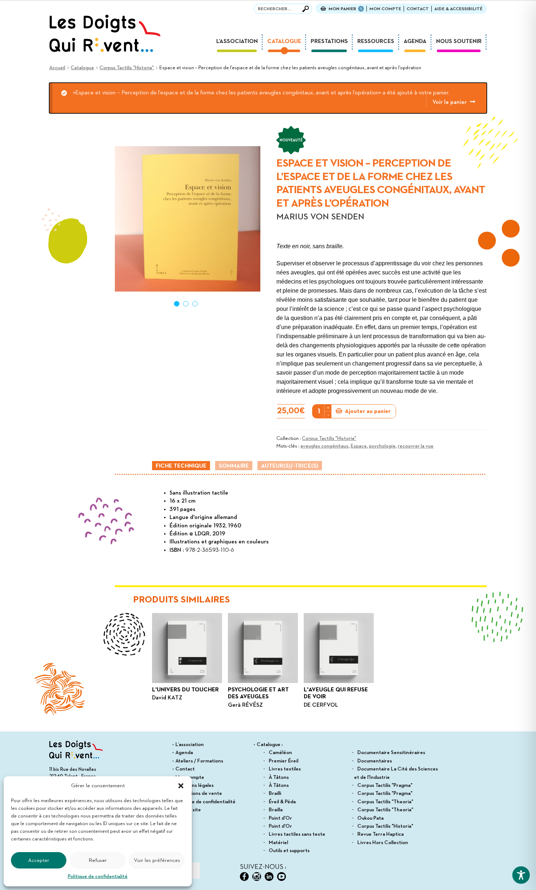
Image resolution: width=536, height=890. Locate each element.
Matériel (278, 842)
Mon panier (345, 9)
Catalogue (284, 41)
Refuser (98, 860)
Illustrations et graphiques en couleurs (219, 542)
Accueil (57, 67)
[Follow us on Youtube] (281, 876)
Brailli (275, 793)
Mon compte (385, 9)
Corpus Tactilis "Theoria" (385, 801)
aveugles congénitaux (324, 446)
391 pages (182, 509)
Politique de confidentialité (98, 876)
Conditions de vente (198, 793)
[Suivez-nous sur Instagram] (256, 876)
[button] (181, 785)
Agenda (415, 41)
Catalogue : (270, 744)
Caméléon (280, 752)
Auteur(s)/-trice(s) (289, 466)
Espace (359, 446)
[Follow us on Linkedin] (269, 876)
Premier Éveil (283, 761)
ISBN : (177, 550)
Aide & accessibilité (458, 9)
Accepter (38, 860)
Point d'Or (280, 818)
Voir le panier (449, 102)
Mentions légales (194, 785)
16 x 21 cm (182, 501)
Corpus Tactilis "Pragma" (384, 785)
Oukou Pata (370, 818)
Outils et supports (289, 850)
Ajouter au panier (368, 411)
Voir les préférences (157, 860)
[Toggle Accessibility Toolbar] (521, 875)
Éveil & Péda (282, 801)
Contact (418, 9)
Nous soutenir (459, 41)
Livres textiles (285, 769)
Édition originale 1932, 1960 (205, 526)
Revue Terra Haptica (380, 834)
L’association (237, 41)
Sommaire (234, 466)
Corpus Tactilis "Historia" (127, 67)
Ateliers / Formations (199, 761)
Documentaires (374, 761)
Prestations (329, 41)
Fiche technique (181, 466)
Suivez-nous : (263, 867)
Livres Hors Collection (382, 842)
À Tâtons (279, 777)
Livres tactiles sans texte (297, 834)
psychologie (382, 446)
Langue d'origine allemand (203, 517)
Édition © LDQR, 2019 (197, 534)
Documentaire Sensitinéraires (391, 752)
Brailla (276, 809)
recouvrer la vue (416, 446)
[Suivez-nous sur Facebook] (244, 876)
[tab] (181, 465)
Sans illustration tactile (199, 493)
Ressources (375, 41)
